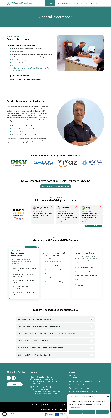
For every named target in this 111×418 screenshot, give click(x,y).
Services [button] (49, 3)
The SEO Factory (64, 409)
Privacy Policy (89, 415)
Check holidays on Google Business (41, 377)
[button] (108, 396)
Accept (75, 412)
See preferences (102, 412)
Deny (89, 412)
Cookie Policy (82, 415)
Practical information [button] (63, 3)
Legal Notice (95, 415)
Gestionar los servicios (75, 407)
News (76, 3)
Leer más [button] (59, 221)
